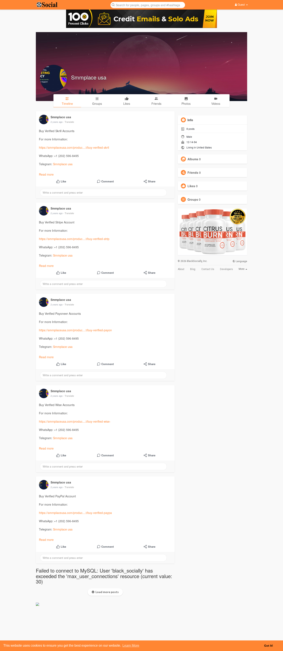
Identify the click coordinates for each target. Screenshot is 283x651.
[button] (147, 4)
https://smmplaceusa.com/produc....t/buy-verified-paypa (75, 513)
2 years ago (57, 121)
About (181, 269)
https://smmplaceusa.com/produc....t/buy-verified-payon (75, 330)
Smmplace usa (88, 77)
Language (241, 261)
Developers (226, 269)
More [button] (242, 269)
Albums (192, 159)
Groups (192, 199)
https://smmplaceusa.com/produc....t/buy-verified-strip (74, 239)
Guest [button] (241, 4)
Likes (191, 186)
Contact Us (207, 269)
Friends (192, 172)
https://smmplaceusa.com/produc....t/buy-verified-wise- (75, 421)
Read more (46, 174)
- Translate (68, 121)
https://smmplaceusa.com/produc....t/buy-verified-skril (74, 147)
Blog (192, 269)
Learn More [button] (130, 645)
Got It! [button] (268, 645)
